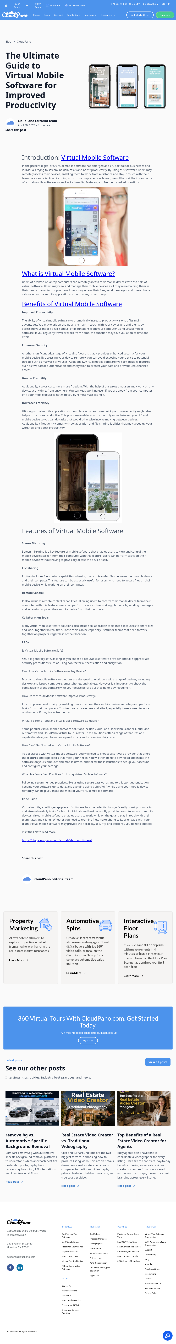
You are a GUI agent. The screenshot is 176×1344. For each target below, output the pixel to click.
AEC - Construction (98, 1263)
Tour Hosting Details (71, 1300)
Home (36, 14)
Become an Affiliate (71, 1305)
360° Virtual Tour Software (70, 1235)
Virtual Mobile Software (95, 157)
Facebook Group (152, 1269)
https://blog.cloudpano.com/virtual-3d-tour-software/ (57, 840)
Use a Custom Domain (127, 1256)
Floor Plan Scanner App (72, 1246)
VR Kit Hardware (69, 1290)
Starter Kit (66, 1286)
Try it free (88, 1040)
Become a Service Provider (70, 1311)
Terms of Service (152, 1288)
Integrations (150, 1274)
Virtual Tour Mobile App (72, 1261)
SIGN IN (166, 4)
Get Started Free (140, 14)
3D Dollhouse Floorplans (128, 1261)
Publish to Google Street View (128, 1235)
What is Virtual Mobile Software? (68, 273)
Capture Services (70, 1251)
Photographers (96, 1243)
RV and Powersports (99, 1253)
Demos (148, 1278)
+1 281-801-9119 (130, 4)
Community (150, 1254)
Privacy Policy (151, 1293)
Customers (67, 1295)
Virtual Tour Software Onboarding (154, 1235)
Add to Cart (73, 14)
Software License (153, 1283)
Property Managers (98, 1238)
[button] (150, 4)
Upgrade (165, 14)
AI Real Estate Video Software (71, 1267)
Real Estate (95, 1234)
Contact (58, 14)
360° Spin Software (70, 1242)
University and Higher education (100, 1269)
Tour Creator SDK (70, 1256)
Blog (147, 1259)
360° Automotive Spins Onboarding (155, 1243)
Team (47, 14)
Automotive (95, 1248)
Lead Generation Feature (129, 1246)
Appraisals (94, 1275)
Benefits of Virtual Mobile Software (72, 304)
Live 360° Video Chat (127, 1242)
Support (148, 1249)
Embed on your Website (128, 1251)
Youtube (148, 1264)
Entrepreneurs (96, 1258)
